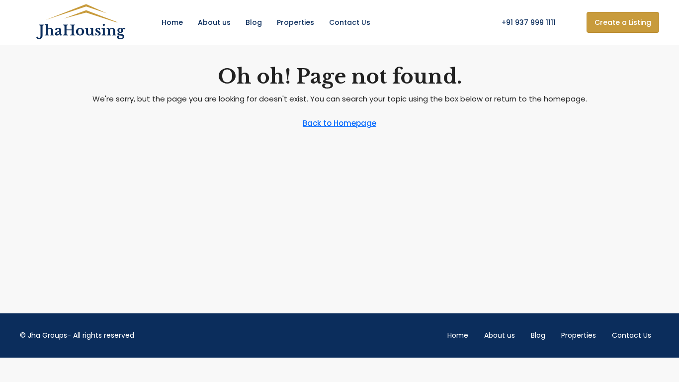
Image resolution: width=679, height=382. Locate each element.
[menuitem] (523, 22)
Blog (254, 22)
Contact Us (349, 22)
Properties (295, 22)
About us (214, 22)
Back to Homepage (339, 123)
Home (172, 22)
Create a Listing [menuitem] (622, 22)
